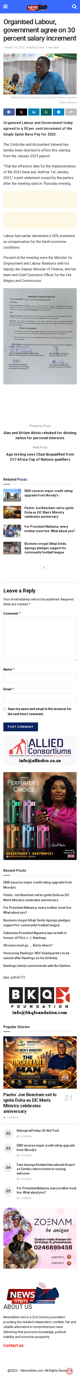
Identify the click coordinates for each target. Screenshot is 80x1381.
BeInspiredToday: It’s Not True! (38, 1130)
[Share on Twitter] (21, 112)
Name (9, 669)
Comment (12, 613)
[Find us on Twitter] (11, 1357)
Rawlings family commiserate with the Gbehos (36, 966)
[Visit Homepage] (40, 6)
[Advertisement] (40, 199)
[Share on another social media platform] (71, 112)
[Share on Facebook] (9, 112)
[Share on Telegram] (58, 112)
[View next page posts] (44, 568)
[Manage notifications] (69, 1371)
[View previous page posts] (36, 568)
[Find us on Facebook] (4, 1357)
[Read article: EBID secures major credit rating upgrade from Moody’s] (12, 495)
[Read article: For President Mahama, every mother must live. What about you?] (12, 531)
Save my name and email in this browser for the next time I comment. (40, 711)
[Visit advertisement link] (40, 750)
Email (8, 689)
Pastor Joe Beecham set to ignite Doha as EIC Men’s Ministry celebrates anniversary (49, 512)
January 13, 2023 (14, 47)
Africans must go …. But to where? (27, 945)
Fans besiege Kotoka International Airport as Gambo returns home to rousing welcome (46, 1169)
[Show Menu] (5, 6)
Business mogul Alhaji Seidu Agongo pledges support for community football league (45, 548)
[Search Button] (74, 6)
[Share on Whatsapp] (46, 112)
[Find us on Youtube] (19, 1357)
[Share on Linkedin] (34, 112)
